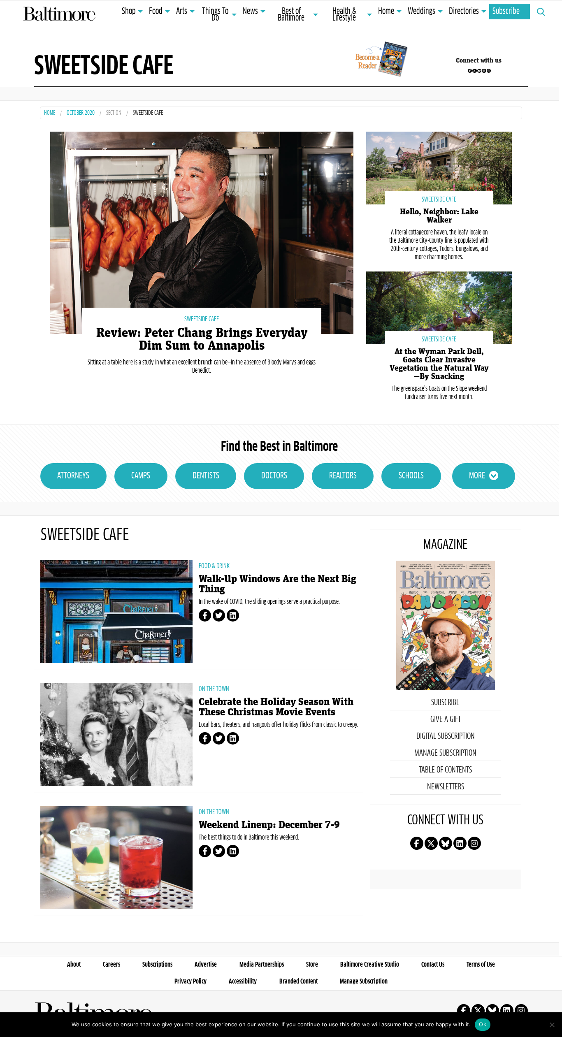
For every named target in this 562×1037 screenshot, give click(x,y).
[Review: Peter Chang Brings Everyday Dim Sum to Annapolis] (201, 232)
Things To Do (215, 14)
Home (386, 11)
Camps (140, 476)
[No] (552, 1025)
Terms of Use (481, 964)
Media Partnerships (261, 964)
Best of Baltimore (291, 14)
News (250, 11)
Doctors (274, 476)
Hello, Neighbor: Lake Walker (439, 216)
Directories (464, 11)
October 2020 (81, 113)
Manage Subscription (445, 753)
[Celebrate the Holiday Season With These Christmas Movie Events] (116, 734)
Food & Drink (214, 566)
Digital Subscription (445, 736)
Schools (411, 476)
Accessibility (243, 981)
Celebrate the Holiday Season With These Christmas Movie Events (276, 707)
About (74, 964)
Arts (181, 11)
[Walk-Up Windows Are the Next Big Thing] (116, 611)
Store (312, 964)
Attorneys (73, 476)
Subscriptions (157, 964)
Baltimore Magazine (59, 13)
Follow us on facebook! (470, 71)
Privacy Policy (190, 981)
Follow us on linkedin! (484, 71)
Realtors (343, 476)
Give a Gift (445, 719)
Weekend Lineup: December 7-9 (269, 825)
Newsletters (445, 787)
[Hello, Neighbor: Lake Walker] (439, 167)
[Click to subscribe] (380, 60)
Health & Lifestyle (344, 14)
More (477, 476)
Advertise (206, 964)
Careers (111, 964)
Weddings (421, 11)
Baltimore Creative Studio (369, 964)
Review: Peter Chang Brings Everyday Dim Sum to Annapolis (201, 339)
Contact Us (432, 964)
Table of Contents (445, 770)
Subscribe (506, 11)
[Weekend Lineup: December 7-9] (116, 857)
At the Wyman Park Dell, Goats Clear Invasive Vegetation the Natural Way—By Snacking (439, 364)
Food (156, 11)
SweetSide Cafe (201, 319)
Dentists (206, 476)
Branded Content (298, 981)
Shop (128, 11)
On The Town (214, 689)
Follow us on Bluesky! (479, 71)
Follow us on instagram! (489, 71)
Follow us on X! (474, 71)
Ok (482, 1024)
